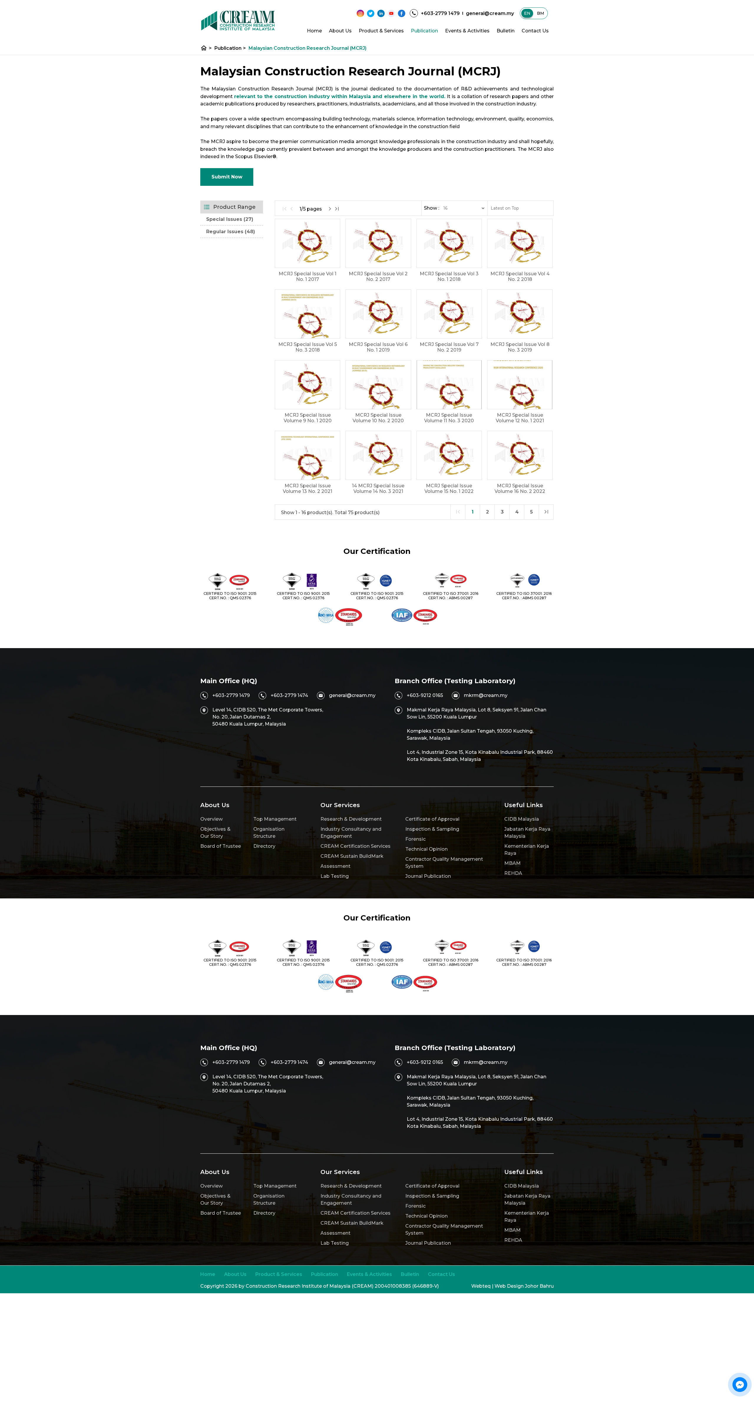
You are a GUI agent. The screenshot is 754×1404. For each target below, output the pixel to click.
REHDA (513, 873)
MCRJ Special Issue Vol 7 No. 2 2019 (449, 347)
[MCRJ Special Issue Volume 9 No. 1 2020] (307, 384)
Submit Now (226, 177)
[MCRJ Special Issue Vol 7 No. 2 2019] (449, 314)
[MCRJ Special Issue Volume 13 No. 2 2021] (307, 455)
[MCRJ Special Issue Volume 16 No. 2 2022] (519, 455)
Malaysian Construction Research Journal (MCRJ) (307, 48)
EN (527, 13)
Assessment (335, 866)
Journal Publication (428, 876)
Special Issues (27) (229, 219)
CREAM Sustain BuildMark (351, 856)
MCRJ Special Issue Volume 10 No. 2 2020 (378, 417)
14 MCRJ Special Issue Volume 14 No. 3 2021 (378, 488)
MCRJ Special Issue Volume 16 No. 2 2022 (520, 488)
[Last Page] (336, 208)
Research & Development (351, 819)
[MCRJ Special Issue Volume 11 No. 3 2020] (449, 384)
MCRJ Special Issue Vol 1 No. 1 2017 (307, 276)
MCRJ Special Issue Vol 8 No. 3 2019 (520, 347)
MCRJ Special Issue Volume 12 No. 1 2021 (520, 417)
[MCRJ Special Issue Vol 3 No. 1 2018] (449, 243)
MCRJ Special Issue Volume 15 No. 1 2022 (449, 488)
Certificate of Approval (432, 819)
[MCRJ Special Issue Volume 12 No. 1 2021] (519, 384)
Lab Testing (334, 876)
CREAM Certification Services (355, 846)
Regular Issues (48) (230, 231)
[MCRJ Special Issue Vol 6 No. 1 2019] (378, 314)
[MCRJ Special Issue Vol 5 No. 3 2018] (307, 314)
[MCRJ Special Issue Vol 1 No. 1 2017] (307, 243)
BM (540, 13)
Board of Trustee (220, 846)
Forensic (415, 839)
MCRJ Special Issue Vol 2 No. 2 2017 (378, 276)
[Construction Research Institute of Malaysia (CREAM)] (238, 21)
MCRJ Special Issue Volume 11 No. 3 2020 (449, 417)
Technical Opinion (426, 849)
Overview (211, 819)
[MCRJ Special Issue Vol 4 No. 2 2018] (519, 243)
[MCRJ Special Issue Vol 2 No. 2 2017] (378, 243)
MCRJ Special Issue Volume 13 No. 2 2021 (307, 488)
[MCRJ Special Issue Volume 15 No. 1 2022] (449, 455)
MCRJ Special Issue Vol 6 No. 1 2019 (378, 347)
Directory (264, 846)
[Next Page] (329, 208)
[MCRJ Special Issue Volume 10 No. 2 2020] (378, 384)
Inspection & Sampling (432, 829)
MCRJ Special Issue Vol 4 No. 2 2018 (520, 276)
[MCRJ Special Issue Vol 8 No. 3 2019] (519, 314)
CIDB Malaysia (521, 819)
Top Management (275, 819)
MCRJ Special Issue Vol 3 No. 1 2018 (449, 276)
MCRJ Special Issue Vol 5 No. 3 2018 (307, 347)
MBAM (512, 863)
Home (314, 31)
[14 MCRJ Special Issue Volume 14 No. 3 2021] (378, 455)
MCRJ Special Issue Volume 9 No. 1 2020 (308, 417)
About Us (340, 31)
